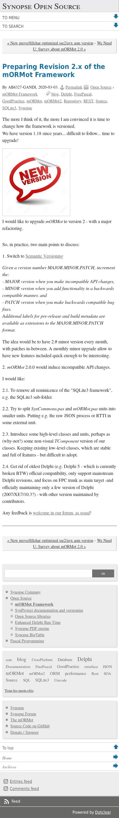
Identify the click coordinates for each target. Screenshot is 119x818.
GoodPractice (13, 101)
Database (65, 659)
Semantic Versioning (44, 256)
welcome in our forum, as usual (61, 513)
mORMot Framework (20, 94)
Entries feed (21, 781)
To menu (10, 17)
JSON (107, 666)
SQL (26, 680)
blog (55, 94)
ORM (55, 673)
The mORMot (21, 719)
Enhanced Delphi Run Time (38, 622)
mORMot (34, 101)
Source (101, 101)
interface (91, 666)
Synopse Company (25, 592)
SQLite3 (9, 108)
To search (12, 26)
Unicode (60, 680)
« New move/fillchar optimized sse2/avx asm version (50, 43)
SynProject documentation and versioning (49, 610)
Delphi (66, 94)
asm (9, 659)
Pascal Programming (27, 640)
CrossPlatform (42, 659)
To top (8, 748)
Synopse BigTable (29, 634)
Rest (95, 673)
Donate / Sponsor (24, 732)
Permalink (74, 87)
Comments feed (24, 788)
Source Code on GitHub (30, 726)
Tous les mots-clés (19, 690)
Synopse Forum (23, 713)
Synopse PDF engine (32, 628)
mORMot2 (53, 101)
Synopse (25, 108)
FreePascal (83, 94)
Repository (72, 101)
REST (88, 101)
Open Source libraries (33, 616)
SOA (107, 673)
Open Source (100, 87)
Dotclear (103, 812)
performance (75, 673)
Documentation (18, 666)
